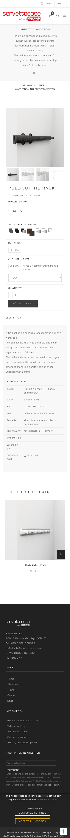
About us (12, 684)
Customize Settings (32, 813)
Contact (12, 695)
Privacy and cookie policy (22, 742)
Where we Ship (16, 726)
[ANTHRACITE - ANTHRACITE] (10, 230)
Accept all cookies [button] (32, 821)
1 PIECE (14, 250)
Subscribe (13, 770)
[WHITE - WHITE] (50, 230)
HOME (30, 85)
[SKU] (61, 554)
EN (60, 3)
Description (13, 318)
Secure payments (17, 737)
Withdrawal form (17, 731)
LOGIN (48, 3)
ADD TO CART (24, 303)
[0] (51, 16)
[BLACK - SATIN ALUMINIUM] (23, 230)
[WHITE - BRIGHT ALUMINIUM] (44, 230)
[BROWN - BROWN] (31, 232)
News (10, 690)
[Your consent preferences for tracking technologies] (63, 831)
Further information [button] (48, 799)
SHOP (42, 85)
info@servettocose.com (28, 648)
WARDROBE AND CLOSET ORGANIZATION (35, 89)
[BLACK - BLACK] (17, 230)
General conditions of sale (22, 720)
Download (32, 455)
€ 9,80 (14, 266)
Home (10, 679)
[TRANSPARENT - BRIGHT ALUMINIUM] (38, 230)
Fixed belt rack (35, 565)
